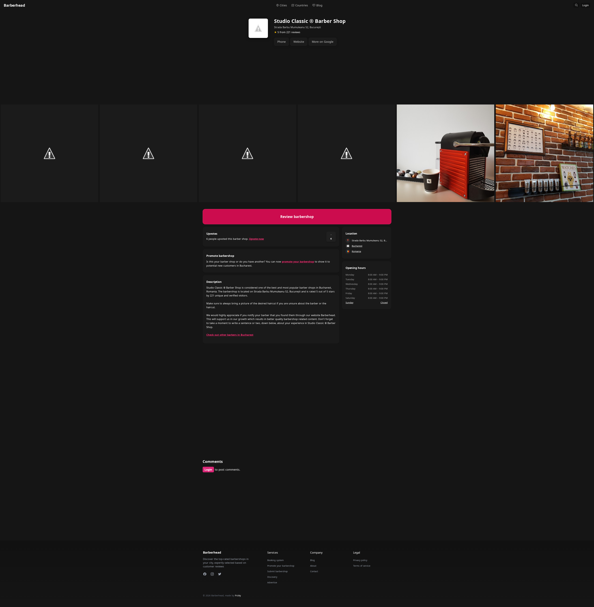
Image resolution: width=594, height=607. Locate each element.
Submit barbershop (277, 571)
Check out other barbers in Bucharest (229, 335)
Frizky (238, 595)
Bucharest (357, 245)
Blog (312, 560)
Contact (314, 571)
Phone (281, 42)
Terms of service (361, 565)
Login (585, 5)
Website (298, 42)
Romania (356, 251)
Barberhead (14, 5)
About (313, 565)
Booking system (275, 560)
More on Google (322, 42)
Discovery (272, 576)
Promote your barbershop (280, 565)
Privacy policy (360, 560)
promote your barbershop (298, 261)
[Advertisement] (295, 77)
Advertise (272, 582)
